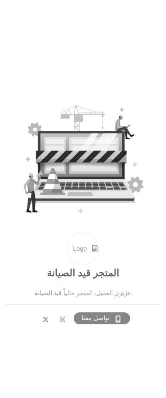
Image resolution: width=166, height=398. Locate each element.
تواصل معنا (95, 318)
